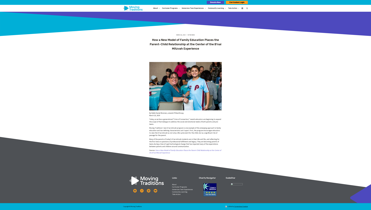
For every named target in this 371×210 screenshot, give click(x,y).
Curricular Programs (170, 8)
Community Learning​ (216, 8)
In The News (191, 35)
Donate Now (215, 2)
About (155, 8)
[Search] (247, 8)
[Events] (242, 8)
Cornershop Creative (241, 206)
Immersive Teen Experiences (193, 8)
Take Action (232, 8)
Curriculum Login (236, 2)
